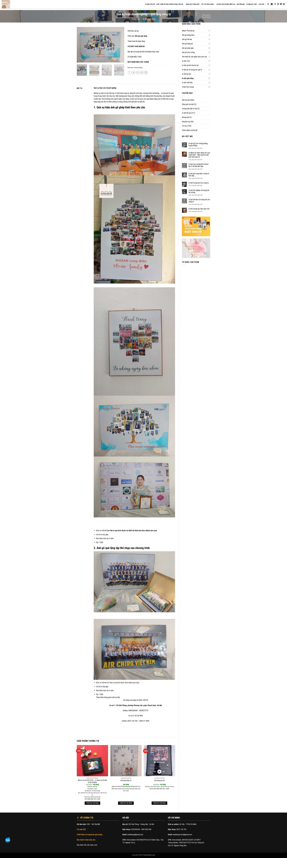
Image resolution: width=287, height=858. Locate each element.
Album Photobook (188, 31)
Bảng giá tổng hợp (192, 4)
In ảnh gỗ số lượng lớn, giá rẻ (192, 70)
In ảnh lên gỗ (186, 113)
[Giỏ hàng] (272, 4)
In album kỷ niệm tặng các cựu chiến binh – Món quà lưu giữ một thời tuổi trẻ (199, 155)
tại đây (117, 697)
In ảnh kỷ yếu (186, 74)
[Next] (120, 44)
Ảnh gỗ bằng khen (188, 35)
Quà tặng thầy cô (125, 780)
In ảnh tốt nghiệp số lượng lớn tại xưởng (199, 191)
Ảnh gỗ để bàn (187, 39)
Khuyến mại (241, 4)
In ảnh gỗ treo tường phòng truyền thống (198, 144)
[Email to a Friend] (138, 72)
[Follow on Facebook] (275, 4)
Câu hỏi (261, 4)
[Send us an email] (284, 4)
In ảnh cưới (186, 61)
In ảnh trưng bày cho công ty (199, 183)
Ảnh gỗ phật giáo (188, 48)
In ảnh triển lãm (187, 82)
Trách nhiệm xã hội (188, 130)
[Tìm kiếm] (268, 4)
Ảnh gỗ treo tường (188, 52)
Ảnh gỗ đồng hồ (187, 44)
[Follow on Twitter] (281, 4)
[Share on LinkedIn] (146, 72)
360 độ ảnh (186, 100)
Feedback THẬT (251, 4)
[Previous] (81, 44)
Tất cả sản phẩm (207, 4)
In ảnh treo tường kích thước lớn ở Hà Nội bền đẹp (199, 165)
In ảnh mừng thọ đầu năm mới (199, 209)
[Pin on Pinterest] (142, 72)
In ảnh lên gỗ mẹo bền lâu (225, 4)
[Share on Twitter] (134, 72)
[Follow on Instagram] (278, 4)
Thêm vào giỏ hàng (92, 803)
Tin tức (184, 126)
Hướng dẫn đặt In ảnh (189, 109)
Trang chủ (136, 19)
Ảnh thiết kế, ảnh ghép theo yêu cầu (194, 57)
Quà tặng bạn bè (159, 780)
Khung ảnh (185, 117)
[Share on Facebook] (130, 72)
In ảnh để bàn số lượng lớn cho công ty (199, 200)
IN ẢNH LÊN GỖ (150, 4)
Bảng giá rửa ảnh (188, 104)
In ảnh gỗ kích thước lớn (190, 65)
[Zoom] (80, 60)
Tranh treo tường (188, 87)
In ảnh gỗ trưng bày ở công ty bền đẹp (199, 174)
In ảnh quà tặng (149, 19)
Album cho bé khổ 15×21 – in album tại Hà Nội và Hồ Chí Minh (92, 781)
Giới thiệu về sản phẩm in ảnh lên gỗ (169, 4)
